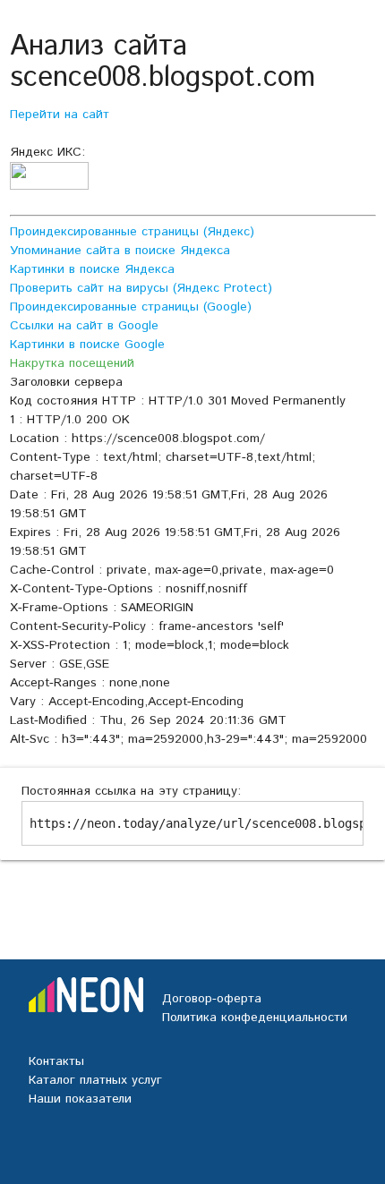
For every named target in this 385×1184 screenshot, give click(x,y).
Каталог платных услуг (95, 1080)
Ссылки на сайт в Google (84, 326)
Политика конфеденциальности (254, 1017)
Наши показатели (80, 1099)
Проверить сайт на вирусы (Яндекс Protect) (141, 288)
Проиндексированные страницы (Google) (131, 307)
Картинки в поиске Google (87, 344)
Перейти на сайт (59, 115)
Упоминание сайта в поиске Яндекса (120, 251)
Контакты (56, 1061)
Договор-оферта (211, 999)
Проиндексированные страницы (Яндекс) (132, 232)
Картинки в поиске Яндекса (92, 269)
